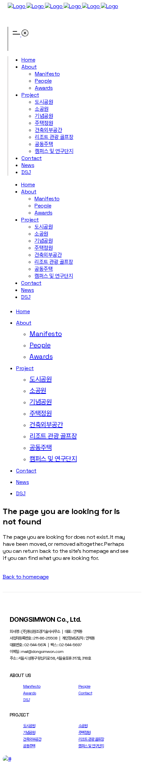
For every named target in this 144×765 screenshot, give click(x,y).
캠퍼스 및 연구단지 (91, 746)
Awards (29, 693)
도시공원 (29, 726)
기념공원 (29, 732)
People (84, 686)
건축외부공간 (32, 739)
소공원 (82, 726)
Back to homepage (26, 576)
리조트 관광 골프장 (91, 739)
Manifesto (32, 686)
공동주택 (29, 746)
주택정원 (84, 732)
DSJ (26, 699)
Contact (85, 693)
